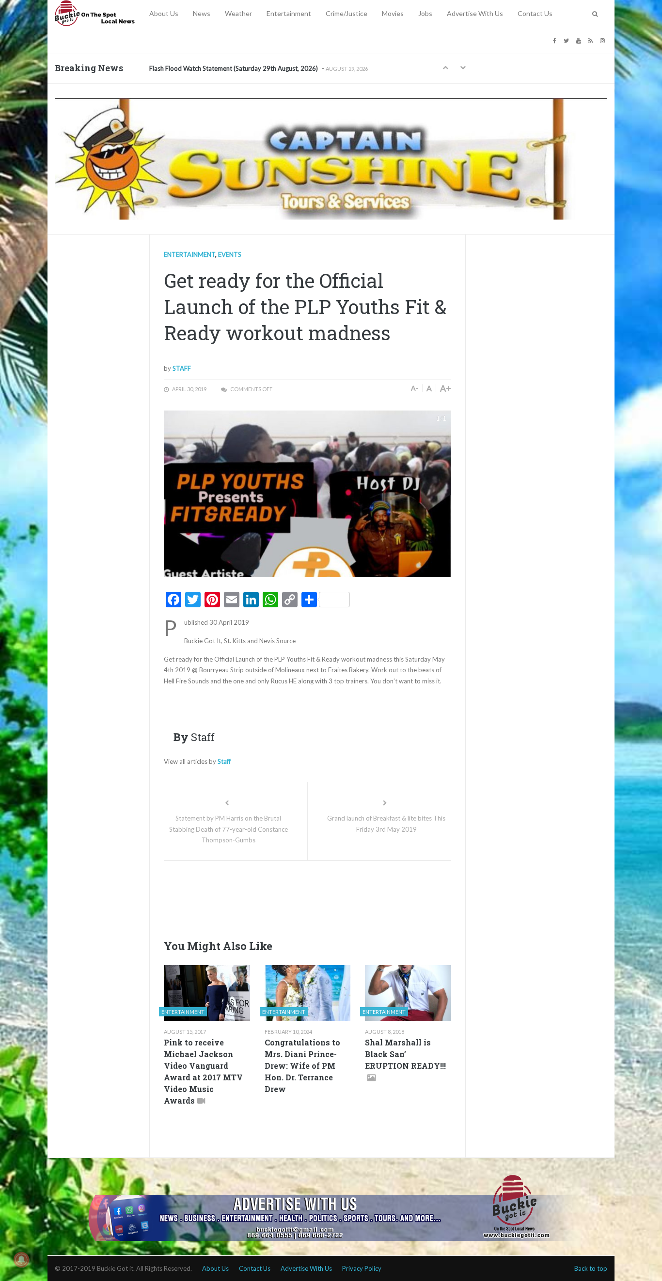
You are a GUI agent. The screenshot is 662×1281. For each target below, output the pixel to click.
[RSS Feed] (591, 40)
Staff (182, 368)
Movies (393, 13)
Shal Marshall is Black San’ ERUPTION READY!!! (405, 1054)
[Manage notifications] (21, 1259)
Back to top (590, 1268)
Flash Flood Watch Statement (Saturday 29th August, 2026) (233, 68)
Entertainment (289, 13)
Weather (238, 13)
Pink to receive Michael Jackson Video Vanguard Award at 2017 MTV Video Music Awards (203, 1071)
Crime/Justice (346, 13)
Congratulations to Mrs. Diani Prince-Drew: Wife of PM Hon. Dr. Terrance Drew (302, 1065)
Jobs (425, 13)
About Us (163, 13)
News (201, 13)
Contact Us (535, 13)
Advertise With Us (475, 13)
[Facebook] (556, 40)
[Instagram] (603, 40)
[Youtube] (579, 40)
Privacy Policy (361, 1268)
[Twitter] (567, 40)
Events (229, 254)
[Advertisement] (340, 897)
